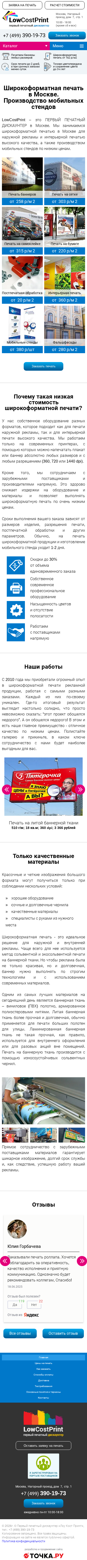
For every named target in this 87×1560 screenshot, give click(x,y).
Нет (36, 1304)
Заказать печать (44, 366)
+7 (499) (24, 35)
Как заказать (43, 1369)
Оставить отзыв (63, 1333)
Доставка (43, 1380)
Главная (43, 1357)
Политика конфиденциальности (23, 1541)
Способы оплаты (43, 1374)
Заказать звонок (67, 35)
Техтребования (43, 1386)
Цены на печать (43, 1363)
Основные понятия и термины (43, 1392)
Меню (58, 46)
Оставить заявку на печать (43, 1445)
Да (17, 1304)
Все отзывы (20, 1333)
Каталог (10, 46)
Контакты (43, 1397)
